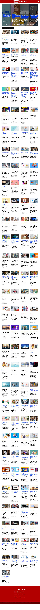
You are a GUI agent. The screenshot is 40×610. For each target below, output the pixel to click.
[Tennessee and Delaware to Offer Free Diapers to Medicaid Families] (34, 435)
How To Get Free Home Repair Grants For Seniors (5, 300)
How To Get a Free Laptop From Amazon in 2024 (15, 498)
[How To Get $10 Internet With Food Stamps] (34, 506)
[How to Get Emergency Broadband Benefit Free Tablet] (15, 236)
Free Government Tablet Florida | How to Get (6, 155)
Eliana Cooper (5, 24)
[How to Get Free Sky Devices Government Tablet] (15, 506)
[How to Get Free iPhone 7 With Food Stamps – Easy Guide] (25, 50)
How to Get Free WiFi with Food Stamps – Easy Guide (34, 263)
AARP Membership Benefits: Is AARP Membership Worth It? (15, 317)
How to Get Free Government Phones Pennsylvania (5, 59)
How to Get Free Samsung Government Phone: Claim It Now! (24, 41)
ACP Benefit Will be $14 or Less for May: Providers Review (34, 546)
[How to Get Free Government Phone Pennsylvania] (34, 523)
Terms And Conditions (28, 602)
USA (33, 36)
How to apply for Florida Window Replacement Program (15, 564)
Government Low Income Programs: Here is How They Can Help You (25, 530)
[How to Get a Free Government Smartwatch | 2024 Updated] (34, 165)
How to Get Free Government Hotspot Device (5, 495)
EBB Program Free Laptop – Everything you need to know (33, 227)
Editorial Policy (5, 602)
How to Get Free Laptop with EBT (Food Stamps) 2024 (5, 42)
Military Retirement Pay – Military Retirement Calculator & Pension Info (34, 374)
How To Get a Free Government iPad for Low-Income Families (17, 20)
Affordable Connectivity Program (14, 372)
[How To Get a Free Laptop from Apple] (25, 539)
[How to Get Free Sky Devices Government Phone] (15, 435)
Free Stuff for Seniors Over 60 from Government (24, 280)
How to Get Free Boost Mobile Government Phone (34, 157)
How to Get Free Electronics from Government (15, 299)
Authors (16, 604)
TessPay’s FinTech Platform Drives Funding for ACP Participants (5, 227)
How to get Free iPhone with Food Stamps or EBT (5, 192)
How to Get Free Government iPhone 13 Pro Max (24, 298)
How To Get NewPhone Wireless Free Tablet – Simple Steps (14, 479)
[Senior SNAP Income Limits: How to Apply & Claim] (6, 401)
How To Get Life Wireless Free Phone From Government (24, 174)
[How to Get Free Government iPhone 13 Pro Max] (25, 291)
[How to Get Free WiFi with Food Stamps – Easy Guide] (34, 255)
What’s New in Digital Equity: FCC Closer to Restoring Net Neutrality (14, 59)
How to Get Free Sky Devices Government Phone (14, 443)
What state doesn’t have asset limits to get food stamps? (6, 426)
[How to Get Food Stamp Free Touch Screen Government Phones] (15, 401)
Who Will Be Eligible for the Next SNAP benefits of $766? (15, 189)
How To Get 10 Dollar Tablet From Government (24, 191)
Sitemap (3, 606)
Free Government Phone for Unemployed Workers (34, 281)
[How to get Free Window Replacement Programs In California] (6, 506)
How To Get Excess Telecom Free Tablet (33, 425)
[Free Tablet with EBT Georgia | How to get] (15, 200)
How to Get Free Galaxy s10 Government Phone (24, 408)
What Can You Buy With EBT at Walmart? (34, 298)
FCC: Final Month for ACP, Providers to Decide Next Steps (6, 263)
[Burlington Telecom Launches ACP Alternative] (15, 452)
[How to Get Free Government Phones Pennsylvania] (6, 50)
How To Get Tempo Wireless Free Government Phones (6, 174)
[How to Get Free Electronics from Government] (15, 291)
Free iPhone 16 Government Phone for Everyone (33, 96)
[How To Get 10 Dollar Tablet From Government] (25, 182)
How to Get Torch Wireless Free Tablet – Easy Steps (15, 40)
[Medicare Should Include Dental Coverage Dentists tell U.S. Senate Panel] (6, 346)
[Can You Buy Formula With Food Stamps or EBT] (34, 32)
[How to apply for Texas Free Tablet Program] (25, 452)
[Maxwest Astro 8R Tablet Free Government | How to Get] (34, 469)
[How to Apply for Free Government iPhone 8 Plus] (15, 69)
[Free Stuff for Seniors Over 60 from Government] (25, 272)
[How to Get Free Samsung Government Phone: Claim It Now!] (25, 32)
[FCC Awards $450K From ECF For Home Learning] (6, 572)
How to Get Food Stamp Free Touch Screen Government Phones (15, 410)
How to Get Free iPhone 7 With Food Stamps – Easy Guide (24, 61)
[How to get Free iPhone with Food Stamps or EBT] (6, 182)
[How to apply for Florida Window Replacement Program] (15, 556)
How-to (3, 39)
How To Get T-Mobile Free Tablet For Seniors (33, 245)
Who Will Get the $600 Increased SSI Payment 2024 (25, 135)
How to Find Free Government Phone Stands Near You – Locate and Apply (15, 282)
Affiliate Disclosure (19, 602)
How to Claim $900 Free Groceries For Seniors (24, 227)
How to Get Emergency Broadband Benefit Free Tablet (14, 246)
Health (23, 223)
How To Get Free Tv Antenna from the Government (5, 477)
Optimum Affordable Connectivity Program (24, 354)
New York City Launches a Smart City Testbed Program (5, 547)
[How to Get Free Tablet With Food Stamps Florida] (25, 327)
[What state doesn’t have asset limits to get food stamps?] (6, 418)
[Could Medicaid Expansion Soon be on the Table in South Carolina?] (6, 327)
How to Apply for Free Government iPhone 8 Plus (15, 79)
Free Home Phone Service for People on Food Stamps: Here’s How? (33, 210)
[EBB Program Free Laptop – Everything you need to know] (34, 219)
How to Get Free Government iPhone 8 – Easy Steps (24, 393)
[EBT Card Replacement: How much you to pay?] (25, 69)
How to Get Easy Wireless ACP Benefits (24, 565)
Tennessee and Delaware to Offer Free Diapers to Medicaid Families (33, 444)
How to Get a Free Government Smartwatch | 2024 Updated (34, 173)
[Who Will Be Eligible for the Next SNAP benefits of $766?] (15, 182)
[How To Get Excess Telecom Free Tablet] (34, 418)
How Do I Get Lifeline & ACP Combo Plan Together (24, 478)
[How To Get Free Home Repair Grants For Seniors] (6, 291)
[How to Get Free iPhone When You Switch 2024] (25, 308)
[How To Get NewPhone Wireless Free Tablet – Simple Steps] (15, 469)
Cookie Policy (11, 604)
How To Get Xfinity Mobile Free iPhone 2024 (5, 532)
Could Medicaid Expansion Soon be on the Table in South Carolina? (5, 335)
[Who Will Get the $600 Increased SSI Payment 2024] (25, 128)
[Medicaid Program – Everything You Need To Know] (6, 435)
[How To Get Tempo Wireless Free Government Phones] (6, 165)
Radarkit (34, 604)
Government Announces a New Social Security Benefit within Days (5, 392)
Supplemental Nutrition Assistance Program (33, 564)
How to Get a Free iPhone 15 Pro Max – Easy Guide (33, 356)
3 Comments (14, 24)
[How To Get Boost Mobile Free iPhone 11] (25, 506)
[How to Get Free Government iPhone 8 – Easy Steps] (25, 384)
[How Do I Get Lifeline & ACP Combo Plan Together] (25, 469)
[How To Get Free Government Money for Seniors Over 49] (15, 255)
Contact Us (21, 604)
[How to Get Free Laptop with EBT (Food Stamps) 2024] (6, 32)
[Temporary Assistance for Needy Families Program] (6, 236)
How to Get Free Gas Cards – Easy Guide (5, 76)
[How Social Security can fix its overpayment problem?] (25, 364)
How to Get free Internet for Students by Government (14, 392)
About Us (27, 604)
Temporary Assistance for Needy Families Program (5, 244)
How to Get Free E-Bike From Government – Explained (34, 393)
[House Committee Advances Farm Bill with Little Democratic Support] (25, 200)
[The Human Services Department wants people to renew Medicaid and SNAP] (34, 327)
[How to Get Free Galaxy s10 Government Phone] (25, 401)
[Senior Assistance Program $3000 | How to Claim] (25, 418)
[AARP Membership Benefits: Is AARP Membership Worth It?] (15, 308)
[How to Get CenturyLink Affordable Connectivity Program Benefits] (6, 200)
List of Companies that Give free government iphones (24, 120)
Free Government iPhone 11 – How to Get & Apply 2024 (6, 120)
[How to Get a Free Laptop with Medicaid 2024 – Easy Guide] (34, 308)
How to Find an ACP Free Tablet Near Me (34, 191)
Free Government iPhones (7, 28)
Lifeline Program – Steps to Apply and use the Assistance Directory (8, 19)
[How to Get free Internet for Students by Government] (15, 384)
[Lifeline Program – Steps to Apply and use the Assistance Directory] (15, 128)
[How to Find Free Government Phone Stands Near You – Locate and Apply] (15, 272)
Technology (7, 39)
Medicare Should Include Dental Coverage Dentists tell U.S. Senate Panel (5, 354)
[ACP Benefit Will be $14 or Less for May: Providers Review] (34, 539)
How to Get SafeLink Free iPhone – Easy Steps (33, 61)
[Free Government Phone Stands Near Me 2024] (6, 89)
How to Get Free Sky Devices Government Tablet (14, 513)
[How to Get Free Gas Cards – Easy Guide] (6, 69)
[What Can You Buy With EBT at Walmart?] (34, 291)
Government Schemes (6, 16)
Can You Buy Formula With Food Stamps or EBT (33, 40)
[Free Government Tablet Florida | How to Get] (6, 149)
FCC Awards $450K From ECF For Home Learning (5, 579)
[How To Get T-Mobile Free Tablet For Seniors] (34, 236)
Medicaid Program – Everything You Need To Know (5, 443)
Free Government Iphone (7, 15)
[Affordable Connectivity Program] (15, 364)
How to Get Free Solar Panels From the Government (14, 173)
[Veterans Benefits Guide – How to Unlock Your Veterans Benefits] (6, 272)
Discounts (34, 240)
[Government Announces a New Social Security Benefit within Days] (6, 384)
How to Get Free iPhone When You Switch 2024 (24, 317)
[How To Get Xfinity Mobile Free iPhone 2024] (6, 523)
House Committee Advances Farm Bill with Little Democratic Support (24, 209)
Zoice (31, 604)
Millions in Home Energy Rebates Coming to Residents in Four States (25, 244)
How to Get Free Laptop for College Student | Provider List (34, 80)
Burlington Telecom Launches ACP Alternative (14, 460)
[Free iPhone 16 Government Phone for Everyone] (34, 89)
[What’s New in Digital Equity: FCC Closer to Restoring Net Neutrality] (15, 50)
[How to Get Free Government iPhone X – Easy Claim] (15, 418)
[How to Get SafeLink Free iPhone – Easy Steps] (34, 50)
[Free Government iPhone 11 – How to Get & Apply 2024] (6, 109)
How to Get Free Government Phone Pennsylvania (34, 532)
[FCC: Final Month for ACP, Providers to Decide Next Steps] (6, 255)
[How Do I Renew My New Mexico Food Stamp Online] (15, 539)
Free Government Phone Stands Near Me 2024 (6, 96)
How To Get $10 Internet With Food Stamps (34, 513)
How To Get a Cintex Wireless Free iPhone (14, 532)
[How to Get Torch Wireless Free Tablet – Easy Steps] (15, 32)
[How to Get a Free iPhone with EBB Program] (6, 452)
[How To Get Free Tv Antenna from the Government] (6, 469)
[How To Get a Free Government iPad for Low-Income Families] (6, 128)
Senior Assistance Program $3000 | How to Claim (25, 426)
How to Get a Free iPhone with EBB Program (5, 462)
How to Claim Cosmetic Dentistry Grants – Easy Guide (24, 495)
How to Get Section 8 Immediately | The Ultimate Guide (5, 375)
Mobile (15, 76)
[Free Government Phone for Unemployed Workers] (34, 272)
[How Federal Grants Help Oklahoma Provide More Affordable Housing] (34, 487)
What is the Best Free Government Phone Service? (25, 444)
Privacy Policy (5, 604)
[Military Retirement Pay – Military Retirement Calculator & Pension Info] (34, 364)
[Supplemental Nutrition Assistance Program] (34, 556)
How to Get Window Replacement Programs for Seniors (33, 410)
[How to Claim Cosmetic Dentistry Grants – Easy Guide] (25, 487)
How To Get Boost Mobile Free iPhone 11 (24, 515)
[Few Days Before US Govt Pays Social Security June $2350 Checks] (15, 219)
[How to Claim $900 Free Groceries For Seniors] (25, 219)
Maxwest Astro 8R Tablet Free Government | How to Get (33, 478)
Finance (3, 222)
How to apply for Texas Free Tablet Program (25, 461)
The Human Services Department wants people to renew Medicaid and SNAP (34, 337)
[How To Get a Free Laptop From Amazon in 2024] (15, 487)
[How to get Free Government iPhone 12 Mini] (15, 89)
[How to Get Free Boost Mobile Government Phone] (34, 149)
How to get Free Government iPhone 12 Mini (14, 99)
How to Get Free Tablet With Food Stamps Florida (25, 335)
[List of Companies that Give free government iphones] (25, 109)
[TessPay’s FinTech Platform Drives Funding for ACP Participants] (6, 219)
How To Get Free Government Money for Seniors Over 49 (15, 262)
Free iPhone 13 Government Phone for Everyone (25, 20)
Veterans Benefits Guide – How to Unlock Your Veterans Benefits (5, 280)
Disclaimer (11, 602)
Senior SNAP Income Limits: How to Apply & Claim (5, 409)
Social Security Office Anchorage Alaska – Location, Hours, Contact (25, 264)
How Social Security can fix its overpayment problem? (24, 372)
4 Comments (33, 24)
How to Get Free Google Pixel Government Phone (5, 563)
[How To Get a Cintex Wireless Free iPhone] (15, 523)
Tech (13, 14)
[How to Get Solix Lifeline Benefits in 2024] (15, 149)
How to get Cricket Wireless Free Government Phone (15, 354)
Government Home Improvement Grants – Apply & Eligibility (34, 461)
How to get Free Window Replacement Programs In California (5, 514)
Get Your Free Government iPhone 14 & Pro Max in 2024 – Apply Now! (24, 100)
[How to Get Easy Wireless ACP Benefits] (25, 556)
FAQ (3, 14)
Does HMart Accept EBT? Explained (33, 117)
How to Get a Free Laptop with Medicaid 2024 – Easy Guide (34, 319)
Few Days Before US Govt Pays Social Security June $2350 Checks (15, 226)
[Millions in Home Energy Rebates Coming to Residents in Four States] (25, 236)
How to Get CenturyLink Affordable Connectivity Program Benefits (5, 210)
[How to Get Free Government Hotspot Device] (6, 487)
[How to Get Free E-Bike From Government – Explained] (34, 384)
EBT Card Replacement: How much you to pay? (25, 77)
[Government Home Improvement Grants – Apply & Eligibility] (34, 452)
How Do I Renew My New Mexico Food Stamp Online (15, 547)
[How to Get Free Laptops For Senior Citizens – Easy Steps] (34, 128)
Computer (34, 72)
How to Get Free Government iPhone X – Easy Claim (14, 427)
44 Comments (24, 24)
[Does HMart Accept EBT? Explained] (34, 109)
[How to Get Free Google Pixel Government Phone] (6, 556)
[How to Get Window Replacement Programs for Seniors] (34, 401)
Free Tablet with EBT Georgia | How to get (15, 209)
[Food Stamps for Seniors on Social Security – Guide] (25, 149)
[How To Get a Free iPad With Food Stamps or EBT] (6, 308)
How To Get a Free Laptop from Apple (25, 550)
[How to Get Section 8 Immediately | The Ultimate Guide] (6, 364)
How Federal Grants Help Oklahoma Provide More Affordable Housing (33, 496)
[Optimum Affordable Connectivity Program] (25, 346)
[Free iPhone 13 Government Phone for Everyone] (15, 109)
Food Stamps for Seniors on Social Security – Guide (25, 156)
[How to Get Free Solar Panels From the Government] (15, 165)
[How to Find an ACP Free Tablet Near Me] (34, 182)
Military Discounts (6, 277)
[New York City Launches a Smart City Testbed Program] (6, 539)
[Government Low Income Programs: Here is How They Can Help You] (25, 523)
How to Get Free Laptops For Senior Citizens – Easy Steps (34, 139)
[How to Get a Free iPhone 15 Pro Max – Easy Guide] (34, 346)
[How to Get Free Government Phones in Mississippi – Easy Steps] (15, 327)
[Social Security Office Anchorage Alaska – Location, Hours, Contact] (25, 255)
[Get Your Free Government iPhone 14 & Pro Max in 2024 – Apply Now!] (25, 89)
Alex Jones (19, 24)
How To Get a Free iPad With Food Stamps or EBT (5, 316)
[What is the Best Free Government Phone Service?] (25, 435)
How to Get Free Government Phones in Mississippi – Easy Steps (15, 336)
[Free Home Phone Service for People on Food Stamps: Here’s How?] (34, 200)
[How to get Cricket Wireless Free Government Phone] (15, 346)
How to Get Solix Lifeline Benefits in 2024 (15, 157)
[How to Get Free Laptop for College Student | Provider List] (34, 69)
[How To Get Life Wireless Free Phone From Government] (25, 165)
